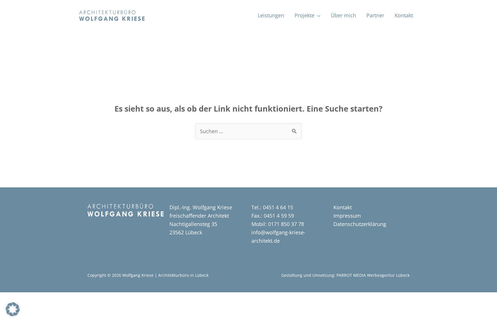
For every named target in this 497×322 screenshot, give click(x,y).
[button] (12, 309)
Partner (375, 15)
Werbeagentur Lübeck (388, 275)
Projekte (304, 15)
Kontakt (404, 15)
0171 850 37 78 (285, 224)
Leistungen (271, 15)
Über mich (343, 15)
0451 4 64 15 (278, 207)
